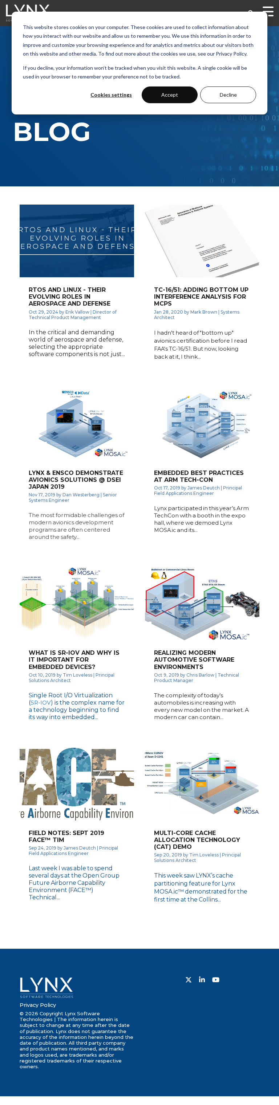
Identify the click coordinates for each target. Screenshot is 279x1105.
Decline (228, 95)
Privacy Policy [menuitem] (38, 1005)
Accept (169, 95)
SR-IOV (41, 702)
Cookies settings (111, 95)
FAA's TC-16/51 (172, 349)
